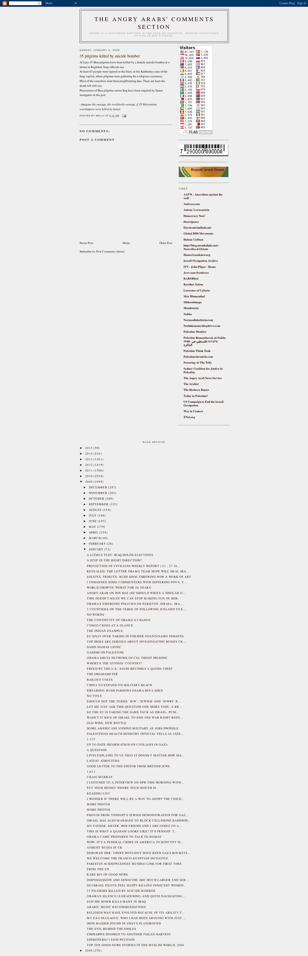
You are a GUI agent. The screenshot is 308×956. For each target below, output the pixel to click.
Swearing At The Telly (198, 362)
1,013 (91, 771)
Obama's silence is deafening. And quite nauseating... (136, 896)
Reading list (98, 793)
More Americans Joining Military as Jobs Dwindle (133, 728)
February (98, 544)
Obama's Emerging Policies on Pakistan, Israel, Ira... (135, 604)
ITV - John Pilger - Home (200, 266)
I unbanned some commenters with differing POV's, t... (136, 582)
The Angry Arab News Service (203, 378)
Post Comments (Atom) (110, 251)
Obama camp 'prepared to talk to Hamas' (124, 837)
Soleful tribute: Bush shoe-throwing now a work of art (139, 577)
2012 (89, 465)
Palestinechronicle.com (198, 356)
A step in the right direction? (114, 560)
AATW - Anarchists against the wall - (203, 196)
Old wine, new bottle (106, 723)
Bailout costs (100, 680)
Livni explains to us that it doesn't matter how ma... (135, 755)
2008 (89, 950)
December (98, 487)
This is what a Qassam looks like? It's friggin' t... (132, 831)
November (98, 493)
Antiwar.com (192, 204)
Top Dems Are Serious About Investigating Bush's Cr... (136, 642)
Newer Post (86, 243)
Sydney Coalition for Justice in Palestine (203, 370)
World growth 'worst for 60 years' (119, 587)
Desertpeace (191, 221)
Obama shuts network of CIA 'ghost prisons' (127, 658)
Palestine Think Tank (197, 350)
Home (126, 243)
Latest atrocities (103, 761)
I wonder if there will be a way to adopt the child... (135, 799)
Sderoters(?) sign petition (111, 940)
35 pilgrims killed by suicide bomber (121, 891)
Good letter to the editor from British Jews (128, 766)
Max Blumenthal (194, 296)
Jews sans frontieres (196, 272)
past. (103, 95)
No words (95, 614)
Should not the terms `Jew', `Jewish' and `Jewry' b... (134, 701)
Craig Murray (100, 777)
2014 (89, 453)
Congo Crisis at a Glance (110, 625)
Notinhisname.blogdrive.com (202, 325)
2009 (89, 482)
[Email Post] (123, 116)
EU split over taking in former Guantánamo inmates (135, 636)
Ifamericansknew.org (197, 255)
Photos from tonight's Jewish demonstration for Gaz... (137, 815)
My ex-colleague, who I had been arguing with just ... (136, 918)
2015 (89, 448)
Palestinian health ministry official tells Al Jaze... (135, 734)
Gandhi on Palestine (105, 652)
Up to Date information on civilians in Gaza (127, 744)
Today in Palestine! (196, 396)
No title (94, 696)
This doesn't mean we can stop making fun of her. (133, 598)
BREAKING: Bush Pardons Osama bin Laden (125, 690)
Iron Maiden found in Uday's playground (124, 923)
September (99, 504)
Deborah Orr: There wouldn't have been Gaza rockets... (138, 853)
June (93, 521)
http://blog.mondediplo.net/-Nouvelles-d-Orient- (201, 247)
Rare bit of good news (107, 874)
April (94, 532)
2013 (89, 459)
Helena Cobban (193, 239)
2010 (89, 476)
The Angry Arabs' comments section (154, 22)
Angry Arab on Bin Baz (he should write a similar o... (136, 593)
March (95, 538)
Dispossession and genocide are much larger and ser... (138, 880)
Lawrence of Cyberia (197, 290)
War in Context (193, 411)
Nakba (188, 314)
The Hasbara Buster (196, 389)
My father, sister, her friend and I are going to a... (134, 826)
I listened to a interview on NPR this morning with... (135, 782)
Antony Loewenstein (196, 209)
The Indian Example (105, 631)
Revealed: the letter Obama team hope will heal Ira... (138, 571)
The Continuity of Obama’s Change (119, 620)
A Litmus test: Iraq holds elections (120, 555)
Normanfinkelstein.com (198, 320)
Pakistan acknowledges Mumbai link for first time (134, 864)
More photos (98, 804)
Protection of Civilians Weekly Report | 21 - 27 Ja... (133, 566)
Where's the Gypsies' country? (115, 663)
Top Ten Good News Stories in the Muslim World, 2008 (135, 945)
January (96, 549)
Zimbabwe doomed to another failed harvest (129, 934)
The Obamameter (102, 674)
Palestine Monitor (195, 331)
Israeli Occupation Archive (201, 260)
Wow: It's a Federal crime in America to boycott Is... (135, 842)
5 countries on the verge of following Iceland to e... (136, 609)
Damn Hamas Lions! (104, 647)
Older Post (165, 243)
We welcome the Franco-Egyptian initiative (127, 858)
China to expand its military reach (119, 685)
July (93, 515)
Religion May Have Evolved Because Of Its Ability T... (135, 912)
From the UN (98, 869)
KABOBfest (191, 278)
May (93, 527)
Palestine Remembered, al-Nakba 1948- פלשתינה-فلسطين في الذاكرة (205, 341)
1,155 (91, 739)
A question (97, 750)
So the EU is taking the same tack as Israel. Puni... (133, 712)
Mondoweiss (191, 308)
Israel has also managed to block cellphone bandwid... (139, 820)
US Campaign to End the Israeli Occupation (204, 403)
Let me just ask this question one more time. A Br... (134, 707)
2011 (89, 470)
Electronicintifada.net (197, 227)
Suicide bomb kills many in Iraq (116, 901)
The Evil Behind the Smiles (111, 929)
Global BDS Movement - (199, 233)
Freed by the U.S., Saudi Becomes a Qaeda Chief (129, 669)
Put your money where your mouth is (121, 788)
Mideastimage (193, 302)
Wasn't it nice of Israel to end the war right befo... (135, 717)
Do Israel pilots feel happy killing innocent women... (136, 885)
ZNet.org (189, 417)
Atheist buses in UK (104, 847)
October (97, 498)
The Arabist (191, 384)
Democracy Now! (194, 216)
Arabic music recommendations (116, 907)
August (96, 510)
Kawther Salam (193, 284)
